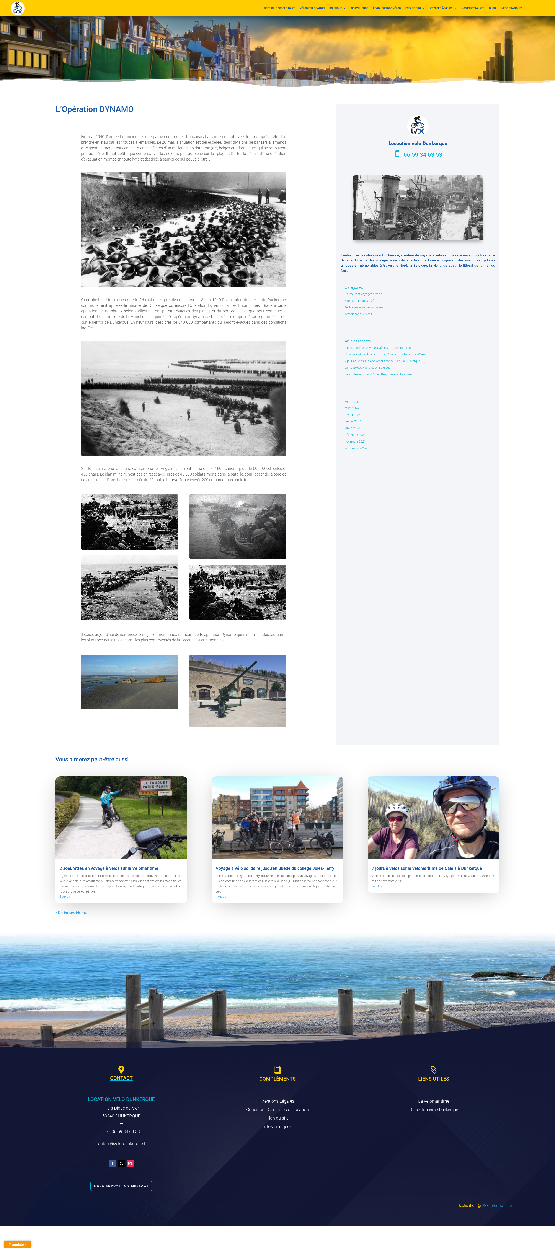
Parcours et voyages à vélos (363, 294)
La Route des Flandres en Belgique (367, 367)
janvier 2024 (353, 421)
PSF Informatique (497, 1205)
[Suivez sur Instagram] (130, 1163)
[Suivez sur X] (121, 1163)
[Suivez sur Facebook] (112, 1163)
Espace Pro (413, 8)
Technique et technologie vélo (364, 307)
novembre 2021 (355, 441)
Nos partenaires (473, 8)
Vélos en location (312, 8)
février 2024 (353, 415)
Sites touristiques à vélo (360, 300)
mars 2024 (352, 408)
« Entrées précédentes (71, 912)
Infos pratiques (511, 8)
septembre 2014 (356, 448)
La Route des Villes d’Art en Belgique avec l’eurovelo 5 (380, 374)
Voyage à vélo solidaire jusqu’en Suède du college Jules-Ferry (385, 354)
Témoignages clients (358, 314)
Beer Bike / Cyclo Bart (279, 8)
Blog (492, 8)
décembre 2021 (355, 435)
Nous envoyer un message (121, 1186)
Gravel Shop (359, 8)
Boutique (335, 8)
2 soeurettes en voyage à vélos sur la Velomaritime (378, 347)
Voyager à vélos (441, 8)
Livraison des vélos (387, 8)
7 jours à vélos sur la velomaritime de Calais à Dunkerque (382, 361)
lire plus (65, 896)
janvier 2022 (353, 428)
